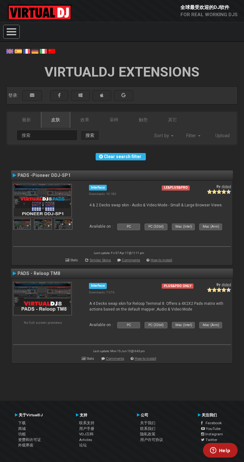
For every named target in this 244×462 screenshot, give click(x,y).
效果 (84, 119)
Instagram (213, 434)
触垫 (143, 119)
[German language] (34, 50)
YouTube (212, 428)
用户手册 (86, 428)
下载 (22, 423)
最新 (26, 119)
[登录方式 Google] (123, 95)
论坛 (83, 445)
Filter (191, 135)
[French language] (26, 50)
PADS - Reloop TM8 (38, 273)
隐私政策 (147, 434)
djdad (226, 186)
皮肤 (55, 119)
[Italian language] (43, 50)
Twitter (211, 440)
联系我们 (147, 428)
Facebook (212, 423)
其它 (172, 119)
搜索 (89, 135)
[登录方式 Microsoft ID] (80, 95)
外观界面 (25, 445)
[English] (9, 50)
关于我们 (147, 423)
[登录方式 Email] (32, 95)
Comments (131, 260)
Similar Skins (100, 260)
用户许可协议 (151, 440)
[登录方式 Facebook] (59, 95)
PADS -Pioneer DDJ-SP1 (44, 175)
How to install (161, 260)
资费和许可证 (29, 440)
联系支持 (86, 423)
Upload (222, 135)
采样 (114, 119)
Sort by (162, 135)
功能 (22, 434)
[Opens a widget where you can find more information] (220, 451)
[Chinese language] (51, 50)
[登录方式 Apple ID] (101, 95)
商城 (22, 428)
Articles (85, 440)
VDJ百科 (86, 434)
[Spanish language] (18, 50)
